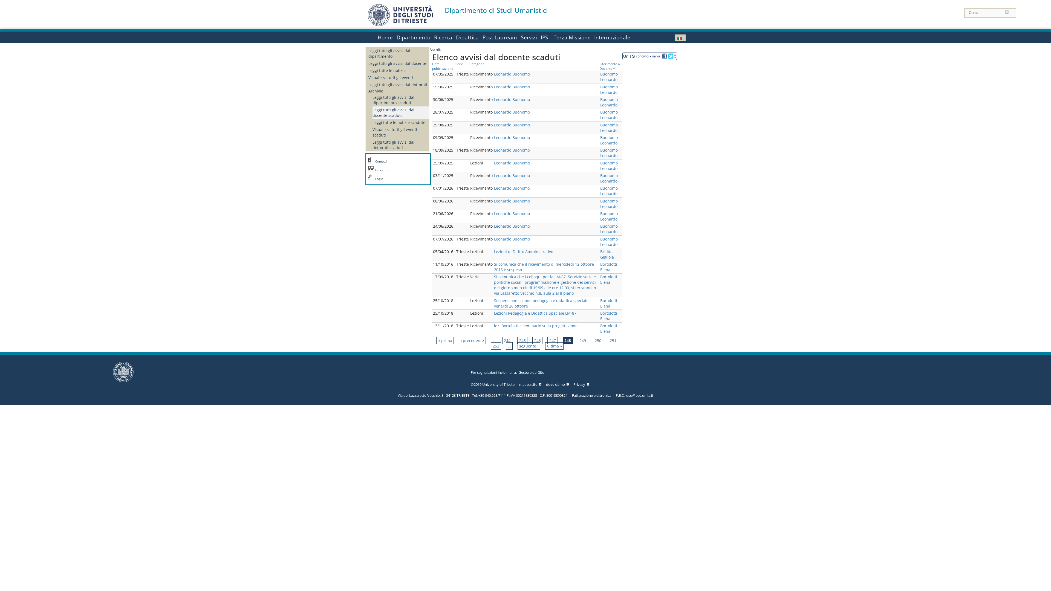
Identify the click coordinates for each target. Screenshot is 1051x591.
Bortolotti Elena (608, 267)
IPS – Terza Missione (566, 37)
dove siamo (555, 384)
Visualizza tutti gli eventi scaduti (395, 132)
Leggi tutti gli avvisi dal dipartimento (389, 53)
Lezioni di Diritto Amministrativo (523, 251)
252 (496, 346)
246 (537, 340)
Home (385, 37)
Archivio (375, 91)
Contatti (381, 161)
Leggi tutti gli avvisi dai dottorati (397, 84)
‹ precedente (472, 340)
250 (598, 340)
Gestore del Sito (531, 372)
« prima (445, 340)
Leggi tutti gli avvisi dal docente (397, 63)
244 (507, 340)
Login (379, 179)
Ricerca (443, 37)
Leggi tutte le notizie (387, 70)
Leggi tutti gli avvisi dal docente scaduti (393, 112)
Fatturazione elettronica (591, 395)
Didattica (467, 37)
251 (613, 340)
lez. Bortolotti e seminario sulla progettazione (536, 325)
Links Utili (382, 170)
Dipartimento (413, 37)
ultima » (554, 346)
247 (552, 340)
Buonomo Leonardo (609, 76)
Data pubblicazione (442, 66)
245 (522, 340)
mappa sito (528, 384)
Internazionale (612, 37)
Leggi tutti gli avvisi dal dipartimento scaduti (393, 100)
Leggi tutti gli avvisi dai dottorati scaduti (393, 145)
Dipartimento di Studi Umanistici (496, 10)
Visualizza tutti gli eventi (390, 77)
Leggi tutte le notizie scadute (399, 122)
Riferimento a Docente (609, 66)
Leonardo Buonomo (512, 74)
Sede (459, 64)
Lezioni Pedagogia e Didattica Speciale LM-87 (535, 313)
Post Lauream (500, 37)
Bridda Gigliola (607, 254)
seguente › (528, 346)
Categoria (476, 64)
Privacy (579, 384)
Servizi (529, 37)
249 (582, 340)
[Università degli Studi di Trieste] (400, 24)
